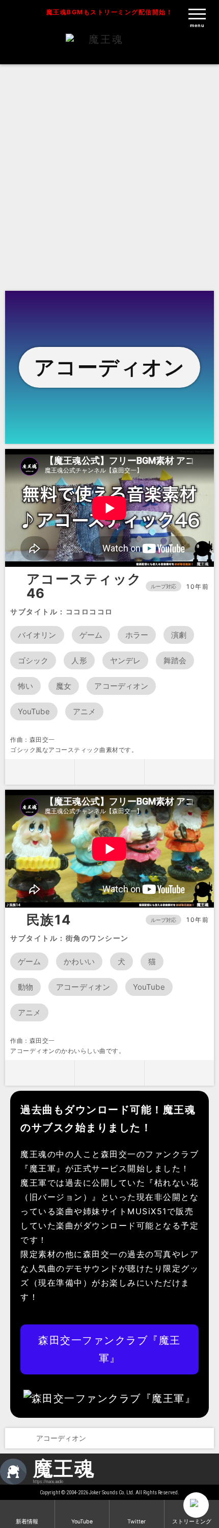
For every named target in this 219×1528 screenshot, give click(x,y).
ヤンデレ (125, 660)
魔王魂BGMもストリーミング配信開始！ (109, 12)
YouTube (34, 711)
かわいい (79, 961)
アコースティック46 (84, 586)
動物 (25, 987)
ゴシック (33, 660)
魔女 (63, 686)
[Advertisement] (109, 176)
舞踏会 (174, 660)
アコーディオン (121, 686)
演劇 (178, 635)
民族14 (48, 920)
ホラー (136, 635)
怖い (25, 686)
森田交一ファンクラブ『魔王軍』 (109, 1349)
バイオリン (37, 635)
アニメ (84, 711)
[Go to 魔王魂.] (14, 1438)
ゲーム (90, 635)
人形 (79, 660)
